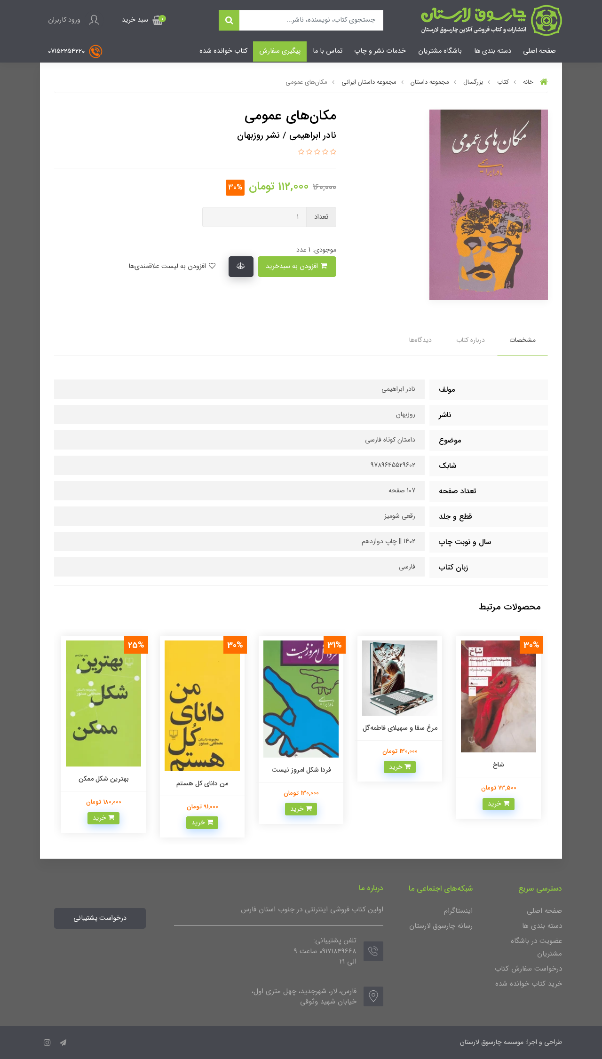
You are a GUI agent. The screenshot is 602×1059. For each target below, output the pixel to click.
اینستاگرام (458, 911)
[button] (142, 20)
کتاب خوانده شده (223, 51)
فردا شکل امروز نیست (301, 770)
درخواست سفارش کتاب (528, 968)
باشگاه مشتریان (440, 51)
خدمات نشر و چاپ (380, 51)
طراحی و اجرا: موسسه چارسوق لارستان (511, 1042)
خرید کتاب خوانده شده (528, 983)
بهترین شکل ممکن (104, 779)
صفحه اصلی (539, 51)
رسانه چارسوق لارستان (441, 926)
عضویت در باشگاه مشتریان (536, 947)
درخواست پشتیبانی (100, 918)
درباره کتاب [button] (470, 340)
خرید (495, 803)
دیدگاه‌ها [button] (420, 340)
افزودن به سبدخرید (293, 266)
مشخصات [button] (522, 340)
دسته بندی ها (492, 51)
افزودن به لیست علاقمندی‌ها (168, 266)
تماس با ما (327, 51)
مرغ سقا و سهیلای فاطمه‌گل (400, 728)
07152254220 (67, 51)
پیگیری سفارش (280, 51)
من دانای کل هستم (202, 783)
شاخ (498, 764)
